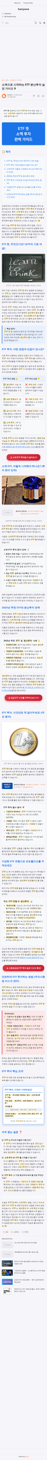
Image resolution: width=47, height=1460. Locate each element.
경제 (6, 1232)
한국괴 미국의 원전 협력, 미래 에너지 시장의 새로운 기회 (28, 1262)
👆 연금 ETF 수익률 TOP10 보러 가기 (23, 698)
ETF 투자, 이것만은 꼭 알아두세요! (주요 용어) (23, 181)
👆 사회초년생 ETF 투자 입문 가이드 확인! (23, 968)
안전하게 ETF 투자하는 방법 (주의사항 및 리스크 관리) (23, 195)
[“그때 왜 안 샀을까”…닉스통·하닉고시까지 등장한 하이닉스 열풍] (7, 1275)
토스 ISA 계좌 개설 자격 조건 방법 (25, 1243)
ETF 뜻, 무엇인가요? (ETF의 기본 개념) (21, 161)
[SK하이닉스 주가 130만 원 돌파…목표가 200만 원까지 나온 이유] (7, 1294)
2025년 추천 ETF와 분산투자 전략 (19, 176)
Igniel (27, 1456)
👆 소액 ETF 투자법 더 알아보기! (23, 457)
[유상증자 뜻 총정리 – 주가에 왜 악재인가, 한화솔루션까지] (7, 788)
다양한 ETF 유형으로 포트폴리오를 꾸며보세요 (22, 188)
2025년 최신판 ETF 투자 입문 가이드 (21, 447)
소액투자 (16, 1232)
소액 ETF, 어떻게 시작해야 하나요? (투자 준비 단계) (23, 170)
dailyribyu (7, 14)
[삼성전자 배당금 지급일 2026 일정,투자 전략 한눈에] (7, 515)
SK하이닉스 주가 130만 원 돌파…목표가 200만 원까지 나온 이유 (29, 1290)
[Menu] (44, 23)
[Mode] (40, 23)
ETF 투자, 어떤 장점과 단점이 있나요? (21, 165)
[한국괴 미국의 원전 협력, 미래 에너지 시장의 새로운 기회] (7, 1266)
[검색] (3, 23)
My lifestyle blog (10, 16)
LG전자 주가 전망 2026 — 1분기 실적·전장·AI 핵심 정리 (29, 1281)
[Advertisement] (23, 51)
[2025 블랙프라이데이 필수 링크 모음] (7, 1257)
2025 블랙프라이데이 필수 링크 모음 (26, 1252)
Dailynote (23, 9)
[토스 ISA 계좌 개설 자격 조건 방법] (7, 1247)
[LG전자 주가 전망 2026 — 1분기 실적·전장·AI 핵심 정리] (7, 1284)
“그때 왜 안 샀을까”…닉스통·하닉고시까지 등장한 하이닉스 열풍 (29, 1272)
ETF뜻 (26, 1232)
